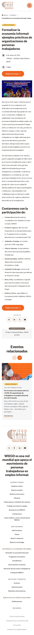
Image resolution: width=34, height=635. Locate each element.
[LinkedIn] (19, 448)
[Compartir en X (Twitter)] (19, 319)
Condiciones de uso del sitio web (17, 621)
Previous (14, 357)
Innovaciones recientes (17, 564)
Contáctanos (17, 514)
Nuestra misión (17, 490)
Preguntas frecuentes (17, 557)
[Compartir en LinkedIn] (14, 319)
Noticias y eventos (17, 579)
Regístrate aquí (10, 74)
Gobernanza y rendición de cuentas (17, 502)
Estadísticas (17, 561)
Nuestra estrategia (17, 542)
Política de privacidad (17, 616)
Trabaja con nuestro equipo (17, 506)
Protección (17, 625)
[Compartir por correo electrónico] (25, 319)
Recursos (17, 608)
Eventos (17, 583)
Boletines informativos (17, 591)
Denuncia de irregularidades (17, 629)
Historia (17, 498)
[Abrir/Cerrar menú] (29, 5)
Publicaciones (17, 601)
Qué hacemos (17, 526)
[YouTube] (25, 448)
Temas (17, 534)
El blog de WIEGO (17, 572)
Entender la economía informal (17, 549)
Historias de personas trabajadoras (17, 568)
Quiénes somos (17, 482)
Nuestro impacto (17, 538)
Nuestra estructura (17, 494)
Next (19, 357)
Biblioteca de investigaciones (17, 597)
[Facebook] (14, 448)
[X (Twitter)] (9, 448)
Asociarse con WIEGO (17, 510)
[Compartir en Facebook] (9, 319)
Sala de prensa (17, 587)
